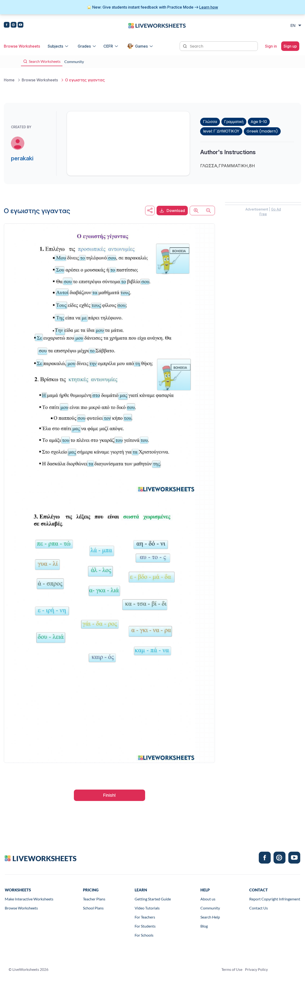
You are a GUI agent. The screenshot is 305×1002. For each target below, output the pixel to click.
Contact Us (258, 908)
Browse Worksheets (22, 46)
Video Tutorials (147, 908)
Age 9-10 (259, 121)
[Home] (157, 25)
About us (207, 899)
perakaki (22, 158)
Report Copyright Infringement (274, 899)
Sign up (290, 46)
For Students (145, 926)
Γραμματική (234, 121)
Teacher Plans (94, 899)
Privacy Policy (256, 969)
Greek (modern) (262, 131)
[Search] (185, 46)
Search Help (210, 917)
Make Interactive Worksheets (29, 899)
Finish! (109, 795)
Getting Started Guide (153, 899)
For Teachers (145, 917)
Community (210, 908)
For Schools (144, 935)
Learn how (208, 7)
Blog (204, 926)
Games (141, 46)
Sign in (271, 46)
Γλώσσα (210, 121)
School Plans (93, 908)
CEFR (108, 46)
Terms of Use (231, 969)
